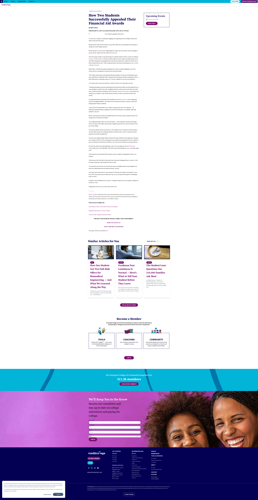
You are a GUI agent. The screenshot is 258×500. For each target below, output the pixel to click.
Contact (154, 472)
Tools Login (235, 1)
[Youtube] (97, 468)
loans (128, 148)
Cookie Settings (129, 494)
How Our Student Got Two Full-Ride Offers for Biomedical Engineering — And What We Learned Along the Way (100, 276)
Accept (58, 494)
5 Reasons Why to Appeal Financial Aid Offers (100, 214)
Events (153, 451)
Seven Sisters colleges (125, 99)
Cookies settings (47, 494)
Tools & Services (157, 456)
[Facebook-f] (88, 468)
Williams (136, 77)
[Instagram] (94, 468)
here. (107, 230)
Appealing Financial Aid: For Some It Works (99, 210)
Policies (154, 474)
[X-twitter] (91, 468)
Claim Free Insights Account (249, 1)
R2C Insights (94, 194)
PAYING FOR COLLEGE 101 (114, 222)
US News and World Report (95, 59)
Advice (121, 262)
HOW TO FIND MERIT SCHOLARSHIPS (113, 226)
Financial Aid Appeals (95, 11)
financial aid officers (125, 91)
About (153, 465)
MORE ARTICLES (151, 241)
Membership (155, 453)
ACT (92, 262)
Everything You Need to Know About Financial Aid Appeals (103, 206)
